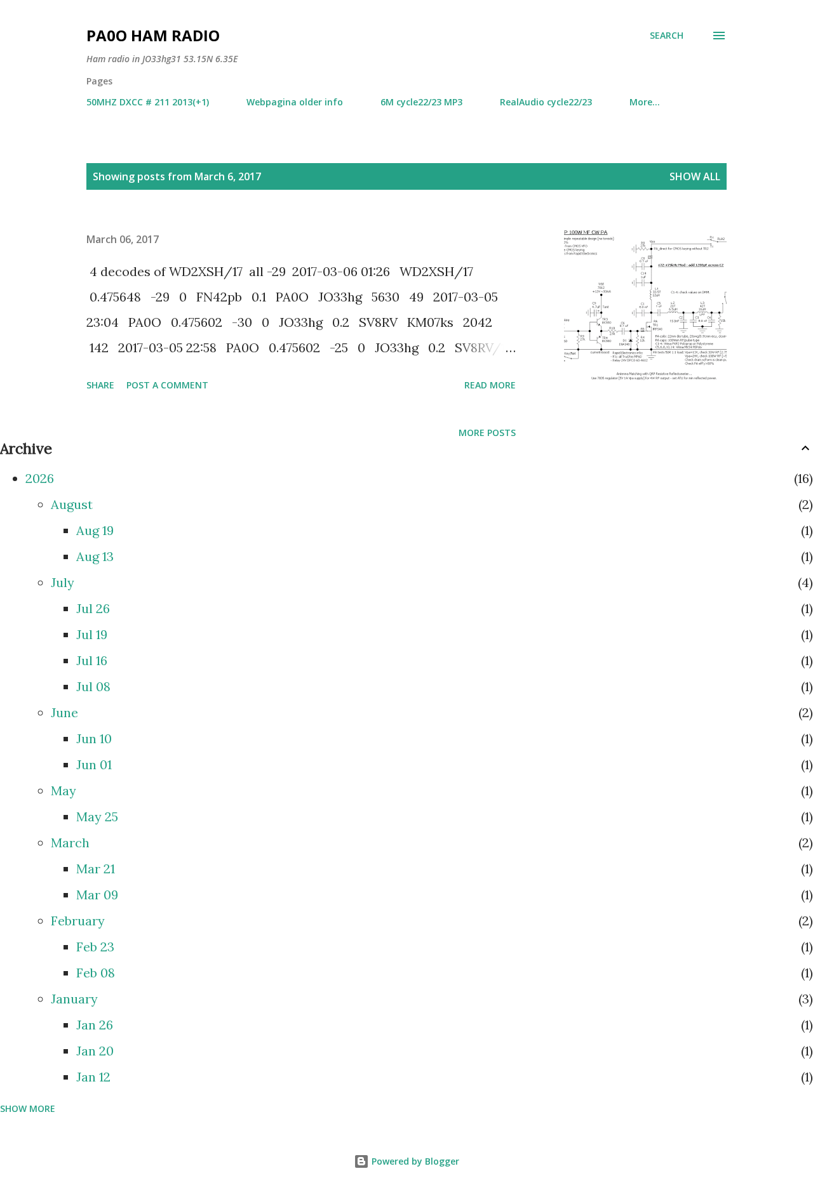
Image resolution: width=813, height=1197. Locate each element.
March (70, 842)
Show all (694, 176)
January (74, 999)
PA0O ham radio (153, 35)
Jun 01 (94, 764)
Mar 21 (95, 868)
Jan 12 (93, 1077)
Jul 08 (93, 686)
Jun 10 (94, 738)
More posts (487, 433)
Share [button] (100, 385)
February (78, 921)
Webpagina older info (294, 102)
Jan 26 (94, 1025)
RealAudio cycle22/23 (546, 102)
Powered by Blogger (414, 1161)
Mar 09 (97, 895)
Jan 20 (95, 1051)
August (72, 504)
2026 (39, 478)
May (63, 790)
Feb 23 (95, 947)
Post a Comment (167, 385)
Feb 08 (95, 973)
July (62, 582)
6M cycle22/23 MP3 (421, 102)
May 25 (97, 816)
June (64, 712)
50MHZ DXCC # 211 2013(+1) (147, 102)
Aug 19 (95, 530)
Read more (490, 385)
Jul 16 (91, 660)
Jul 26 (93, 608)
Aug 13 (95, 556)
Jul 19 (91, 634)
